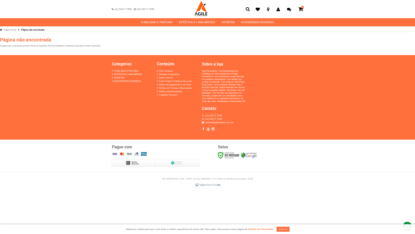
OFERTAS (119, 77)
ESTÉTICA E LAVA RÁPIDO (128, 74)
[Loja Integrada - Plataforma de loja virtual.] (207, 185)
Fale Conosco (166, 71)
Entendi (283, 229)
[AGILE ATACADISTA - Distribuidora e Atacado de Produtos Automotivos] (201, 9)
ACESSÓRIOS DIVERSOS (127, 81)
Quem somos (166, 77)
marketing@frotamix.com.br (219, 122)
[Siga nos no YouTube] (208, 129)
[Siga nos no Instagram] (213, 129)
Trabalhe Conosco (168, 94)
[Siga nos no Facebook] (203, 129)
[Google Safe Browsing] (249, 155)
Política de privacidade (170, 91)
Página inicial (10, 30)
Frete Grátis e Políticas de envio (175, 81)
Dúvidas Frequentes (169, 74)
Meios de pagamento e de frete (175, 84)
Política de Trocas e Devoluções (175, 88)
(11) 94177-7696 (123, 9)
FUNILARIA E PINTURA (126, 71)
